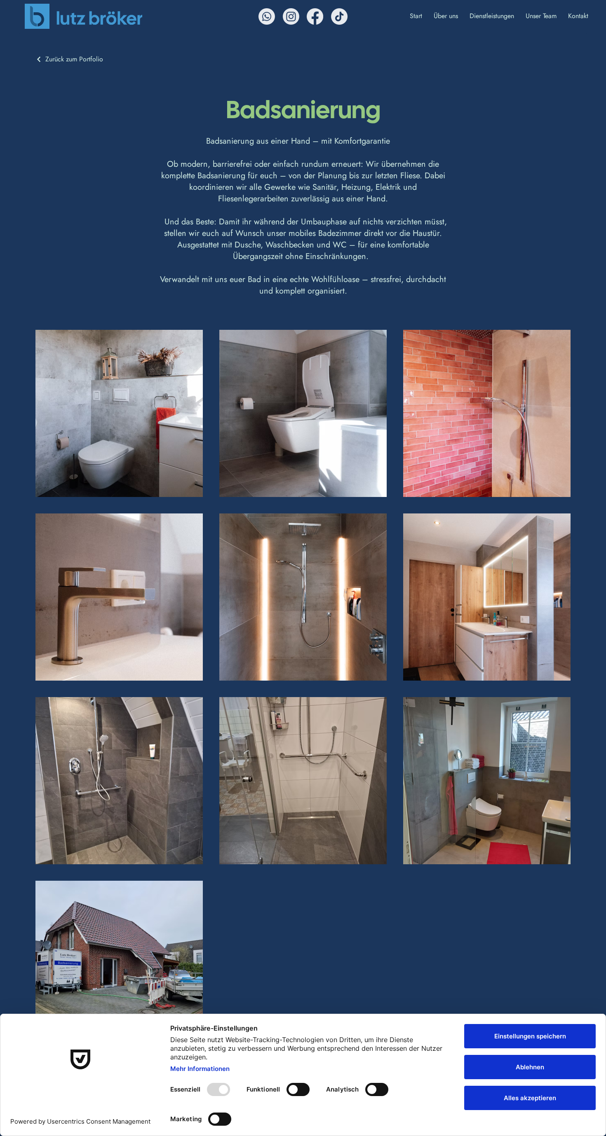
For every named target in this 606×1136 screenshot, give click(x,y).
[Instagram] (291, 16)
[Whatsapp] (266, 16)
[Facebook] (315, 16)
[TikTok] (339, 16)
